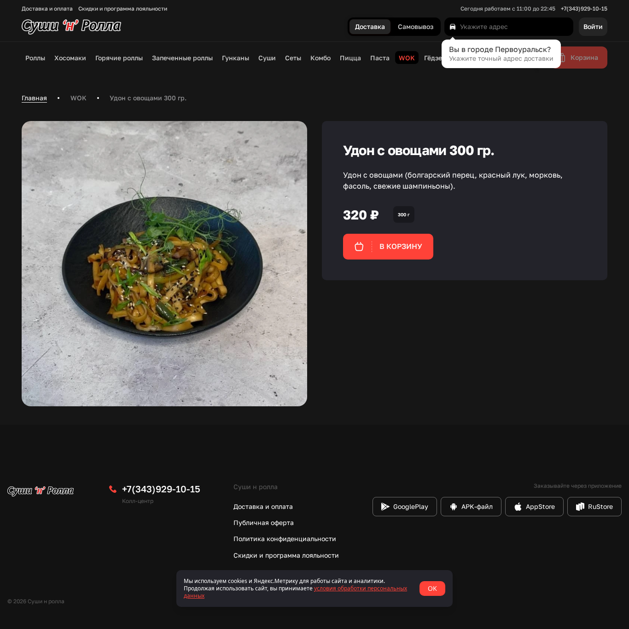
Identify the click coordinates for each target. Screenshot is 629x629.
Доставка (370, 27)
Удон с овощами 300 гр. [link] (148, 98)
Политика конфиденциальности (284, 538)
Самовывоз (415, 27)
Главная (34, 98)
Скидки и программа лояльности (122, 9)
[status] (314, 588)
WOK (78, 98)
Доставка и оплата (47, 9)
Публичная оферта (263, 522)
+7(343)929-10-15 (584, 9)
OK (432, 588)
